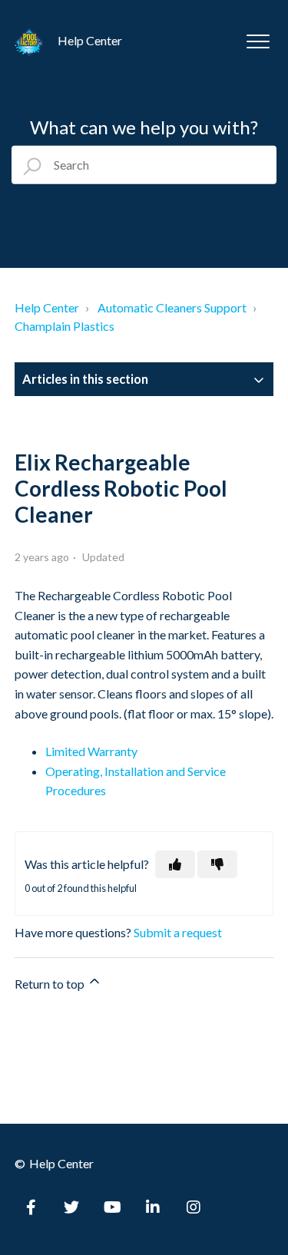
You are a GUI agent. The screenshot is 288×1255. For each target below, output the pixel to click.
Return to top (51, 983)
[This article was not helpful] (217, 864)
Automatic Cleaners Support (172, 307)
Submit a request (178, 932)
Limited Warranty (91, 751)
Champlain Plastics (64, 326)
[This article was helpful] (175, 864)
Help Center (47, 307)
